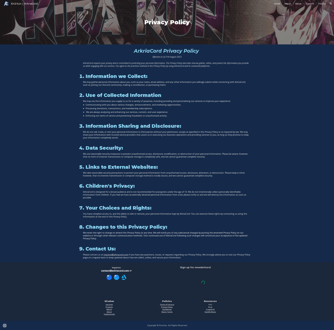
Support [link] (310, 3)
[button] (331, 4)
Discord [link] (322, 3)
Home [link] (277, 3)
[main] (167, 22)
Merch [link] (288, 3)
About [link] (298, 3)
